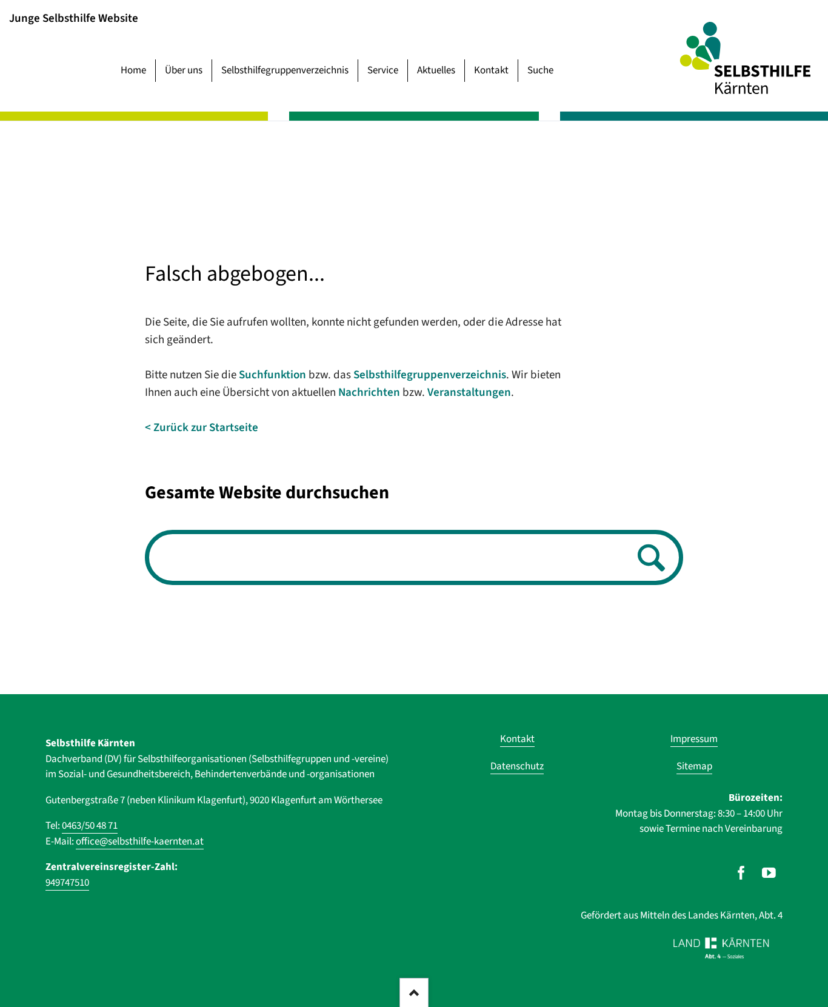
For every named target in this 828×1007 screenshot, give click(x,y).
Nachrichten (369, 392)
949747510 (67, 882)
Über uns (183, 70)
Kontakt (491, 70)
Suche (540, 70)
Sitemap (694, 766)
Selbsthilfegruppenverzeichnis (285, 70)
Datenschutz (517, 766)
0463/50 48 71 (90, 825)
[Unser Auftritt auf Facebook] (741, 873)
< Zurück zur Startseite (201, 428)
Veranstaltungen (469, 392)
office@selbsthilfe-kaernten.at (140, 841)
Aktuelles (436, 70)
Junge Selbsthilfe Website (73, 18)
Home (133, 70)
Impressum (694, 739)
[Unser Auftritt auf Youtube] (769, 873)
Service (382, 70)
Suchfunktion (272, 375)
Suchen (648, 558)
